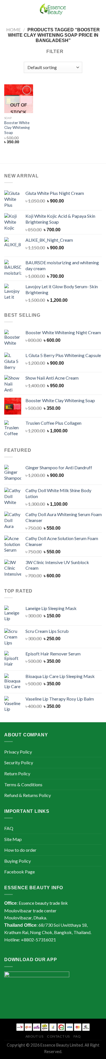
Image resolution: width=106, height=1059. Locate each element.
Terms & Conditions (23, 784)
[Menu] (7, 10)
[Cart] (99, 10)
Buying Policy (17, 861)
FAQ (8, 828)
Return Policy (17, 773)
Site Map (13, 839)
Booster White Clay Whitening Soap (17, 127)
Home (13, 29)
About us (34, 1036)
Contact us (58, 1036)
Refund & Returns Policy (27, 795)
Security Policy (18, 762)
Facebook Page (19, 871)
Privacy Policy (18, 751)
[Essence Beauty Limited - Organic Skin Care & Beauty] (53, 10)
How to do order (20, 850)
